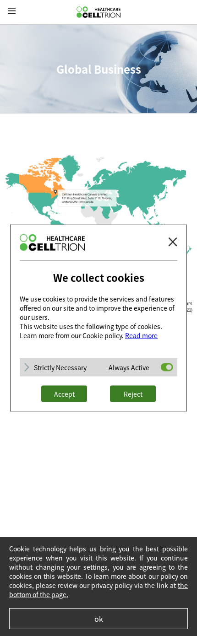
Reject (133, 394)
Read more (141, 335)
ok (98, 618)
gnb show (12, 11)
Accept (64, 394)
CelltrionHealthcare (98, 12)
